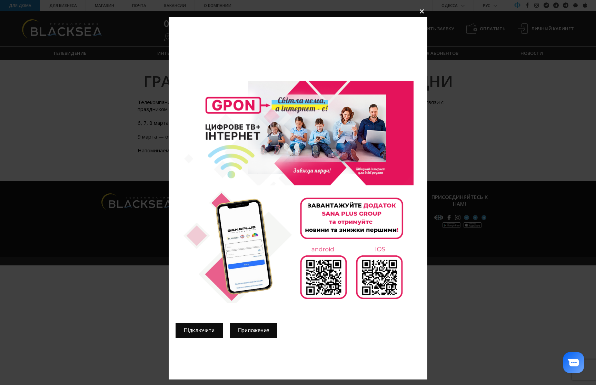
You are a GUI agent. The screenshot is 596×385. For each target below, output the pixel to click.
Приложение (253, 330)
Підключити (199, 330)
